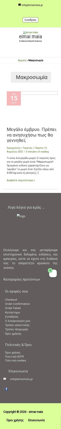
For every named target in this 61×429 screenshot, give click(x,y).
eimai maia (30, 36)
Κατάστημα (12, 312)
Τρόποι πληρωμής (16, 329)
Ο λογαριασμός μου (17, 321)
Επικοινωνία (36, 420)
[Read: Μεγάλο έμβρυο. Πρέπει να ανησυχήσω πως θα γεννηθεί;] (32, 108)
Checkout (11, 299)
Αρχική (22, 60)
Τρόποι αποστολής (17, 325)
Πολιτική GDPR (14, 356)
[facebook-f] (6, 389)
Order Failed (13, 308)
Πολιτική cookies (15, 360)
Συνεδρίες (30, 19)
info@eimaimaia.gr (32, 5)
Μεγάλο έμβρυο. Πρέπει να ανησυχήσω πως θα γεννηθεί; (31, 135)
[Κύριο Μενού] (30, 51)
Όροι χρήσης (13, 333)
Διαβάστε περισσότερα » (21, 180)
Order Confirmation (17, 303)
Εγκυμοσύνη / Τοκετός (19, 147)
